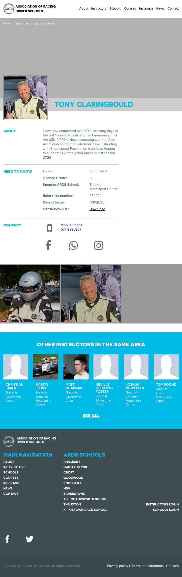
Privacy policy (117, 566)
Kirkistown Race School (85, 509)
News (160, 8)
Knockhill (72, 483)
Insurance (146, 8)
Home (7, 23)
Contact (173, 8)
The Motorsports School (85, 499)
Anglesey (71, 461)
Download (97, 209)
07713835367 (71, 229)
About (83, 8)
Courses (130, 8)
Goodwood (73, 477)
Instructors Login (162, 504)
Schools (115, 8)
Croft (68, 472)
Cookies (172, 566)
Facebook (7, 539)
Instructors (98, 8)
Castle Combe (75, 467)
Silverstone (74, 493)
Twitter (30, 539)
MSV (66, 488)
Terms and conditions (147, 566)
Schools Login (166, 509)
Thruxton (72, 504)
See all (91, 415)
